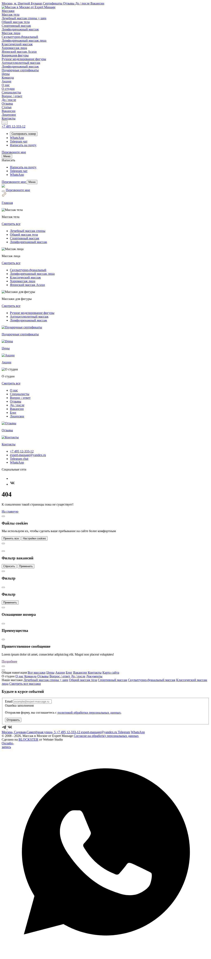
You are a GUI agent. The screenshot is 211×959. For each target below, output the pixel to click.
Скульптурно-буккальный (28, 270)
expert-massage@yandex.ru (28, 455)
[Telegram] (12, 478)
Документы (94, 676)
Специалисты (19, 394)
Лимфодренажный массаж (28, 242)
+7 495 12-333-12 (22, 451)
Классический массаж (25, 277)
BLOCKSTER (28, 739)
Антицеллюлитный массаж (29, 316)
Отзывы (15, 401)
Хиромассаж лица (22, 281)
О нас (14, 390)
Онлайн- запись (8, 745)
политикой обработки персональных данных (89, 712)
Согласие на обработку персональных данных (106, 736)
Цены (50, 672)
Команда (30, 676)
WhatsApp (17, 462)
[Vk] (12, 484)
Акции (60, 672)
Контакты (95, 672)
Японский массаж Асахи (27, 285)
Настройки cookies (34, 538)
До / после (17, 405)
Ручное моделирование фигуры (32, 313)
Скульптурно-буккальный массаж (151, 680)
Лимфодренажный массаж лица (32, 273)
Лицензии (17, 416)
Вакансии (17, 409)
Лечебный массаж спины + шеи (45, 680)
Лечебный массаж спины (27, 231)
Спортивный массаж (24, 238)
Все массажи (37, 672)
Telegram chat (19, 458)
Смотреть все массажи (25, 683)
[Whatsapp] (105, 955)
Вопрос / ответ (20, 397)
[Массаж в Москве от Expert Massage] (28, 7)
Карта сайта (110, 672)
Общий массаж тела (24, 234)
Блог (13, 412)
